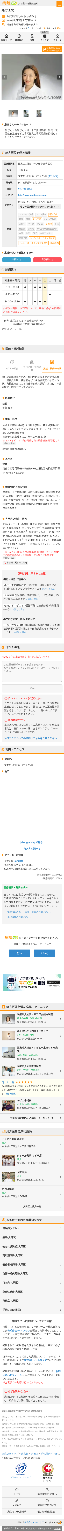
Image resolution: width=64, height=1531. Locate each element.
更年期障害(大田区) (13, 1255)
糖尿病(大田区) (11, 1228)
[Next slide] (59, 77)
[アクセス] (53, 176)
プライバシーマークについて (21, 1477)
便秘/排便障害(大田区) (14, 1264)
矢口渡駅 (19, 861)
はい (19, 953)
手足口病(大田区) (12, 1309)
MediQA (16, 1505)
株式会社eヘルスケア (18, 1330)
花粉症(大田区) (11, 1300)
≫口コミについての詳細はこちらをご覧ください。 (31, 738)
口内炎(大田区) (11, 1282)
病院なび (9, 3)
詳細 (58, 1529)
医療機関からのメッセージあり (53, 49)
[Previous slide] (4, 77)
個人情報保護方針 (47, 1511)
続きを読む (11, 1093)
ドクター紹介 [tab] (11, 368)
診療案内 (19, 40)
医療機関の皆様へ (47, 1494)
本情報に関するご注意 (17, 562)
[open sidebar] (59, 4)
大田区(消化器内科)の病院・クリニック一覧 (32, 1118)
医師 (32, 40)
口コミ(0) (44, 40)
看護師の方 (47, 259)
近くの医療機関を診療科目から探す (37, 206)
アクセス (57, 40)
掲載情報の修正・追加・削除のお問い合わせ (29, 912)
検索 (59, 1522)
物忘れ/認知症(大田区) (14, 1246)
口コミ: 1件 (8, 1082)
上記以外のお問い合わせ (19, 917)
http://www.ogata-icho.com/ (32, 195)
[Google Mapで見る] (32, 842)
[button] (13, 113)
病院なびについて (47, 1505)
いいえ (44, 953)
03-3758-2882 (25, 188)
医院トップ (6, 40)
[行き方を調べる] (32, 848)
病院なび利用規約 (16, 1511)
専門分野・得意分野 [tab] (32, 368)
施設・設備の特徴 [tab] (52, 368)
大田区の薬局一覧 (32, 1206)
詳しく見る (50, 589)
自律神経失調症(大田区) (15, 1273)
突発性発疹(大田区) (13, 1291)
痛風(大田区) (9, 1237)
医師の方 (16, 259)
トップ (16, 1494)
